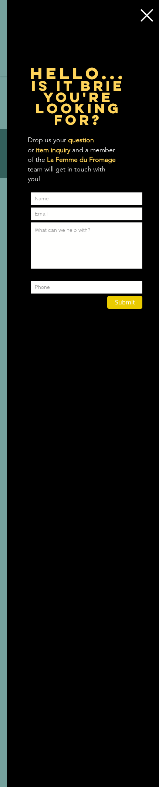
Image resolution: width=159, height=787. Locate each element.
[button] (147, 15)
